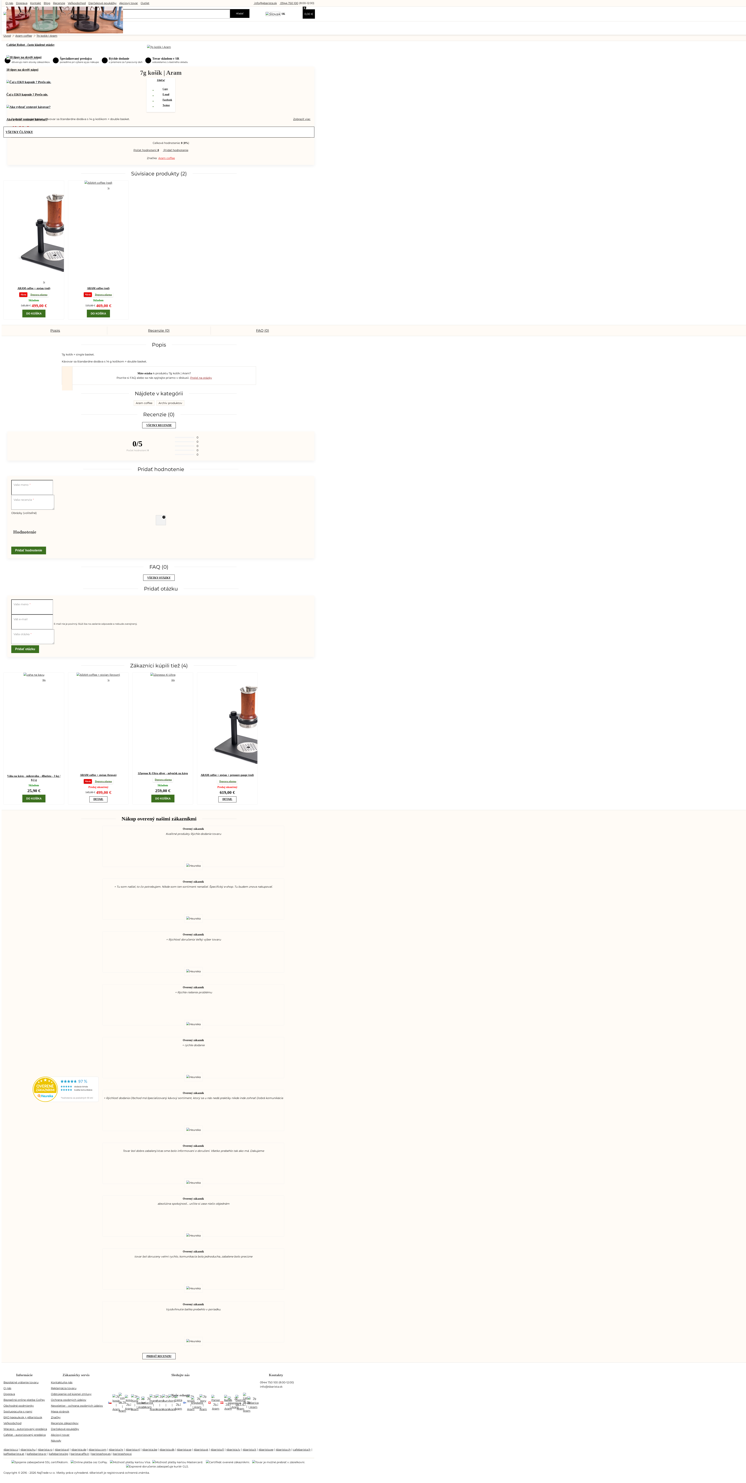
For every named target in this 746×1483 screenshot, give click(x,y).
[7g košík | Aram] (110, 1403)
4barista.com (97, 1449)
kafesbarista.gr (37, 1454)
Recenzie (59, 3)
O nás (9, 3)
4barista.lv (233, 1449)
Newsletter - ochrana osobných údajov (77, 1405)
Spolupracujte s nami (17, 1411)
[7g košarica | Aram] (147, 1403)
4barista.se (184, 1449)
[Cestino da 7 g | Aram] (240, 1403)
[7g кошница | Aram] (234, 1403)
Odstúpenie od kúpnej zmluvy (71, 1394)
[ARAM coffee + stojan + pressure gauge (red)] (227, 722)
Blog (47, 3)
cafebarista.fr (302, 1449)
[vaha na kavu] (34, 675)
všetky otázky (159, 577)
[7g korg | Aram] (172, 1403)
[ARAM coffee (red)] (98, 183)
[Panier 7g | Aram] (216, 1403)
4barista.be (149, 1449)
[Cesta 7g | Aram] (178, 1403)
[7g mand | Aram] (153, 1403)
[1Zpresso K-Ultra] (163, 675)
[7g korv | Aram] (203, 1403)
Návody (56, 1440)
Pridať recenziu (159, 1356)
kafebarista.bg (58, 1454)
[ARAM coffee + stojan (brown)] (98, 675)
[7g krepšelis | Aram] (197, 1403)
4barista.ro (45, 1449)
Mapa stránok (60, 1411)
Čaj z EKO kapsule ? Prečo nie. (27, 94)
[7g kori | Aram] (184, 1403)
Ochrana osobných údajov (68, 1400)
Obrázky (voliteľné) (24, 513)
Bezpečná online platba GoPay (24, 1400)
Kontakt (35, 3)
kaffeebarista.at (13, 1454)
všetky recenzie (159, 425)
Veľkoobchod (77, 3)
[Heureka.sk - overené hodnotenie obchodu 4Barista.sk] (66, 1101)
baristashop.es (101, 1454)
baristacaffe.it (80, 1454)
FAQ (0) (262, 330)
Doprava (21, 3)
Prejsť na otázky (201, 378)
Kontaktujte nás (61, 1382)
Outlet (145, 3)
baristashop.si (122, 1454)
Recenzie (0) (159, 330)
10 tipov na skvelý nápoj (22, 69)
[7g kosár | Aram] (116, 1403)
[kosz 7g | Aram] (128, 1403)
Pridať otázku (25, 649)
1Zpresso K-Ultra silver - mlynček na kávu (163, 773)
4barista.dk (166, 1449)
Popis (55, 330)
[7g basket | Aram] (141, 1403)
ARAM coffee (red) (98, 288)
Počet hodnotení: (146, 150)
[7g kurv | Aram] (166, 1403)
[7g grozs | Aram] (191, 1403)
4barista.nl (133, 1449)
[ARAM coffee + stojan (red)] (34, 230)
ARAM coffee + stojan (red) (33, 288)
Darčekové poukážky (102, 3)
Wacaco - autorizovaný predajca (25, 1429)
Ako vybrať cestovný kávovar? (26, 119)
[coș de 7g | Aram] (122, 1403)
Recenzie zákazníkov (64, 1423)
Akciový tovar (128, 3)
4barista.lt (249, 1449)
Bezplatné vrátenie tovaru (20, 1382)
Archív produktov (170, 403)
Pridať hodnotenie (175, 150)
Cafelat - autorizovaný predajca (24, 1435)
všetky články (19, 132)
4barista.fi (217, 1449)
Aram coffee (166, 158)
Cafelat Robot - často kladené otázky (30, 44)
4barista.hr (116, 1449)
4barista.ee (266, 1449)
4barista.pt (201, 1449)
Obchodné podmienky (18, 1405)
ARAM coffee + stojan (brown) (98, 775)
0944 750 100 (289, 3)
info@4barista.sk (265, 3)
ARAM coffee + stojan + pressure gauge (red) (227, 775)
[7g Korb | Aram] (135, 1403)
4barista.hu (28, 1449)
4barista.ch (283, 1449)
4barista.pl (62, 1449)
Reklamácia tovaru (63, 1388)
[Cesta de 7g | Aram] (247, 1403)
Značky (56, 1417)
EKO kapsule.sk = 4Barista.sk (22, 1417)
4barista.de (78, 1449)
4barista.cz (10, 1449)
